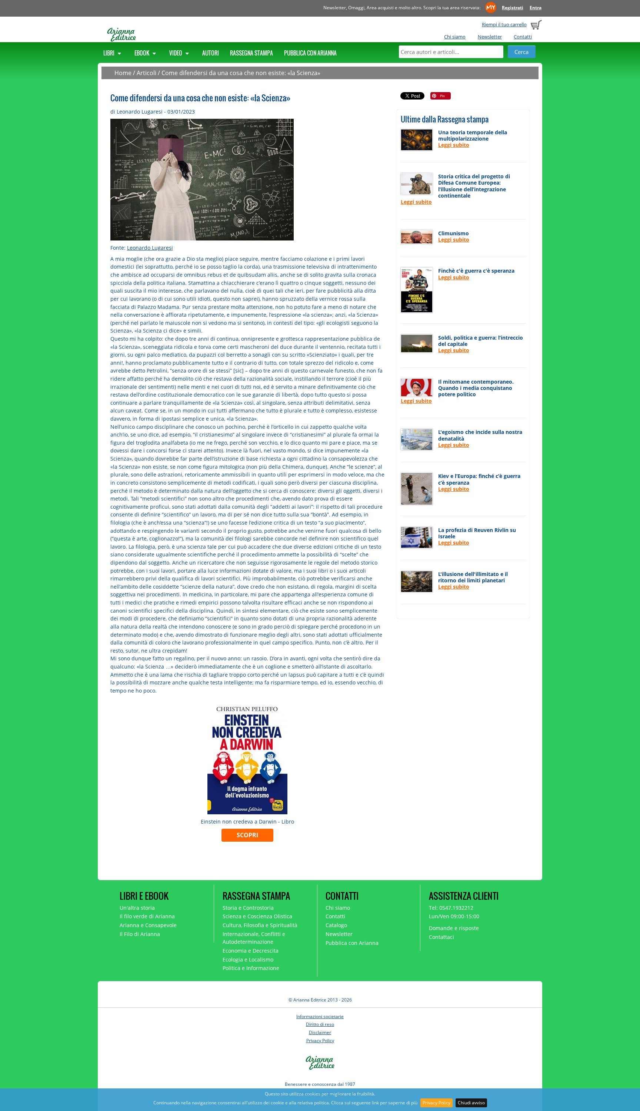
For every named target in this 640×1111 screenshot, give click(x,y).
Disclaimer (320, 1032)
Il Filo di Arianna (140, 933)
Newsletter (490, 36)
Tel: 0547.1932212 (451, 907)
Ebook (142, 53)
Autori (210, 53)
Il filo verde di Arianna (147, 916)
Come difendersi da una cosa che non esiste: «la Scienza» (240, 73)
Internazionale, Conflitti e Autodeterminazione (254, 937)
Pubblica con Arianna (310, 53)
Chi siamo (455, 36)
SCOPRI (247, 835)
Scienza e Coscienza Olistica (257, 916)
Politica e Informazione (251, 968)
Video (176, 53)
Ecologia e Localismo (248, 959)
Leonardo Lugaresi (150, 247)
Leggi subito (453, 144)
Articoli (146, 73)
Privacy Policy (436, 1103)
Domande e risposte (454, 928)
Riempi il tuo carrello (504, 24)
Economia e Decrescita (251, 950)
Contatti (523, 36)
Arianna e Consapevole (148, 925)
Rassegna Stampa (251, 53)
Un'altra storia (137, 907)
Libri (109, 53)
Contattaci (441, 936)
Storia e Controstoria (248, 907)
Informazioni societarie (320, 1016)
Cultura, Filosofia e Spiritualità (260, 925)
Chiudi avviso (471, 1103)
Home (122, 73)
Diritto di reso (320, 1024)
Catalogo (336, 925)
